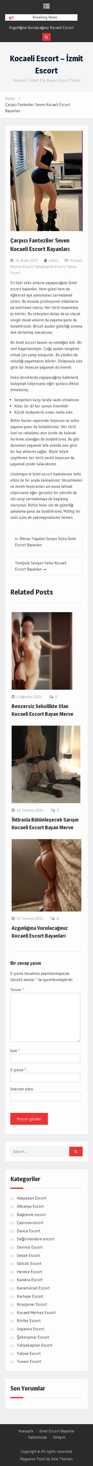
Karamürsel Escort (33, 1287)
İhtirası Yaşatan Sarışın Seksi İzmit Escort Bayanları (45, 541)
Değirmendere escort (35, 1238)
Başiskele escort (31, 1214)
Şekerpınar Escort (33, 1337)
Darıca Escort (28, 1230)
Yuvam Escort (29, 1361)
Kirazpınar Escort (32, 1304)
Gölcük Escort (29, 1263)
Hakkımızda (37, 1437)
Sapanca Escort (30, 1328)
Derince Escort (30, 1247)
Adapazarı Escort (31, 1198)
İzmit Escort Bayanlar (57, 1431)
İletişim (59, 1437)
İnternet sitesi (21, 1089)
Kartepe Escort (30, 1296)
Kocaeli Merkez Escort (36, 1312)
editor (53, 260)
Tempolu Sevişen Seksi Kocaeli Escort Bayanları (40, 566)
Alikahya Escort (30, 1206)
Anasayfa (25, 1431)
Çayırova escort (30, 1222)
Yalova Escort (29, 1353)
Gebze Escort (28, 1255)
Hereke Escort (29, 1271)
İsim (15, 1050)
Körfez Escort (29, 1320)
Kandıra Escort (30, 1279)
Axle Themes (62, 1458)
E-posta (18, 1069)
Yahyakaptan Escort (50, 266)
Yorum (17, 989)
